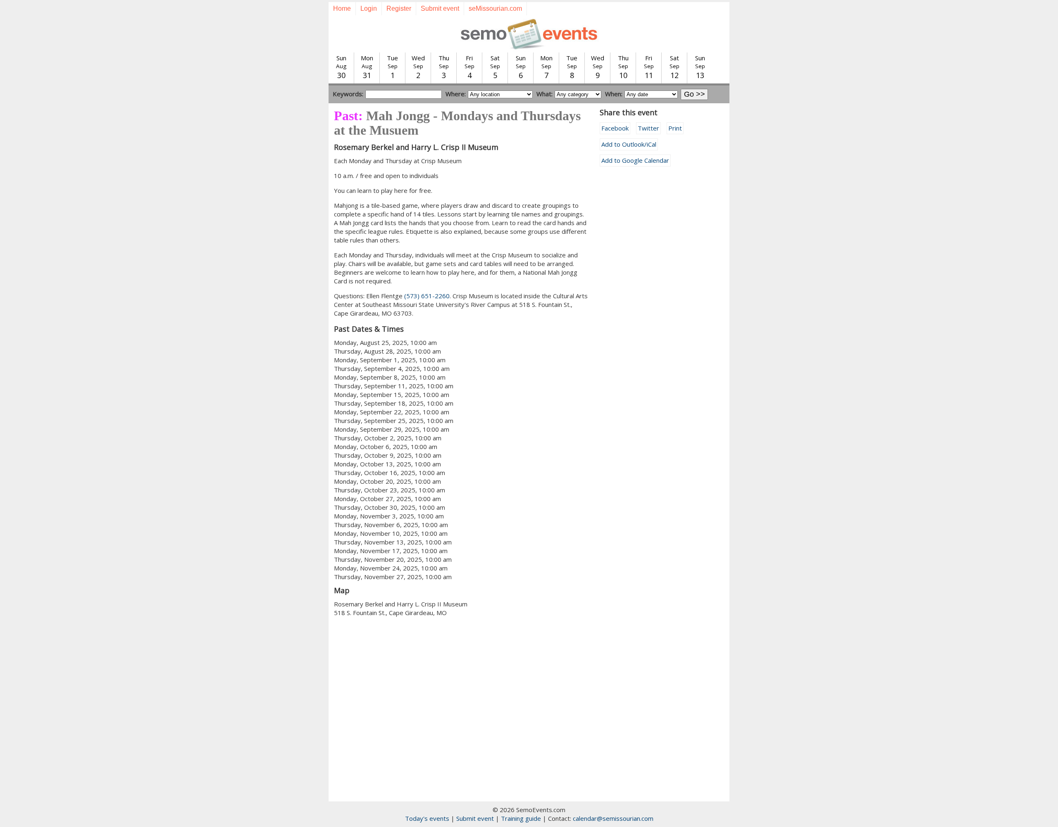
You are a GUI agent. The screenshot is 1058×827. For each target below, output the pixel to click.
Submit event (440, 8)
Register (398, 8)
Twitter (648, 128)
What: (544, 94)
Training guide (521, 818)
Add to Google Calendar (635, 160)
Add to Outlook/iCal (628, 144)
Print (675, 128)
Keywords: (348, 94)
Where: (456, 94)
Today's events (427, 818)
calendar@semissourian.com (613, 818)
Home (342, 8)
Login (368, 8)
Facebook (615, 128)
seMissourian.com (495, 8)
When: (613, 94)
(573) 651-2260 (427, 296)
